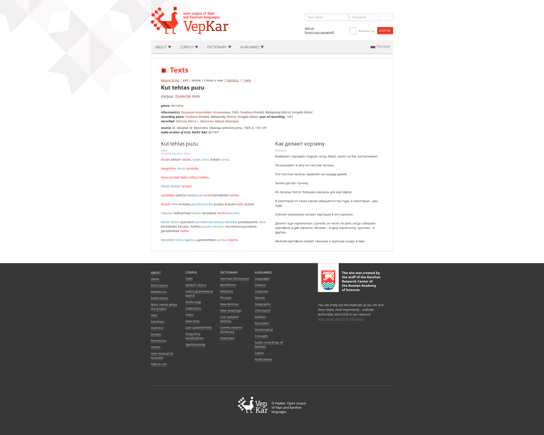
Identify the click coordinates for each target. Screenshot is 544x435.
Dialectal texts (187, 96)
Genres (260, 298)
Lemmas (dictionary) (234, 279)
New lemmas (229, 304)
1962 (289, 117)
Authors (260, 317)
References (159, 292)
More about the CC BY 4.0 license (341, 319)
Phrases (225, 298)
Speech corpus (196, 285)
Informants (263, 310)
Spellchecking (195, 344)
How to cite (159, 364)
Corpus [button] (187, 47)
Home (155, 279)
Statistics (232, 80)
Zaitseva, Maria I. (187, 121)
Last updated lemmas (229, 319)
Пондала (246, 112)
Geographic (263, 304)
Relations (226, 291)
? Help (246, 80)
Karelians (157, 321)
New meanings (230, 310)
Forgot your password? (319, 32)
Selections (227, 338)
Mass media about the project (164, 306)
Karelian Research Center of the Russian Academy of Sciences (361, 283)
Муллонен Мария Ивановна (219, 121)
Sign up (309, 28)
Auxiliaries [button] (250, 47)
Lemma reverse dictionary (231, 329)
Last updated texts (199, 327)
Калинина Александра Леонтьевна (205, 112)
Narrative (177, 106)
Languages (262, 279)
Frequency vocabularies (195, 336)
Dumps (156, 334)
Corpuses (261, 291)
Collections (193, 308)
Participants (159, 285)
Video (189, 315)
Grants (155, 347)
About (156, 273)
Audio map (193, 302)
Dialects (260, 285)
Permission (159, 341)
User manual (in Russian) (162, 355)
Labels (259, 353)
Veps (154, 315)
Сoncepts (261, 336)
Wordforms (228, 285)
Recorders (262, 323)
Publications (159, 298)
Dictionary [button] (217, 47)
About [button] (161, 47)
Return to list (170, 80)
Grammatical (264, 330)
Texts (189, 279)
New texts (193, 321)
